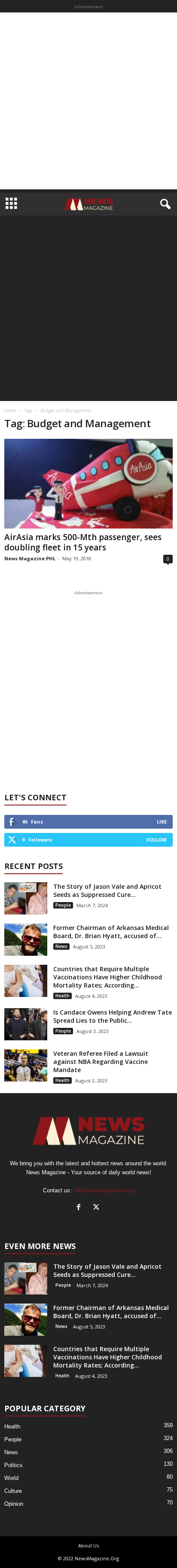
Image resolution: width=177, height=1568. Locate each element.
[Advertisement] (88, 100)
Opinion (13, 1504)
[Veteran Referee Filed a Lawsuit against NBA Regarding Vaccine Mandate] (25, 1065)
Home (10, 410)
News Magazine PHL (29, 558)
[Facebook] (80, 1208)
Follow (156, 839)
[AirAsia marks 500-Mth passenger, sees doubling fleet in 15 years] (88, 484)
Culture (13, 1491)
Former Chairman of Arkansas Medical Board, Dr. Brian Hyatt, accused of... (111, 932)
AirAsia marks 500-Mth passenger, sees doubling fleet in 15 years (83, 542)
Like (162, 821)
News (61, 946)
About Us (88, 1545)
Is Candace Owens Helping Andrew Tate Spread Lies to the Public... (112, 1016)
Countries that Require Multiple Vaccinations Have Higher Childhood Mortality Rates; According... (107, 977)
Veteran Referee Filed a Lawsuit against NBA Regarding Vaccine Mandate (100, 1061)
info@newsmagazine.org (103, 1190)
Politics (13, 1465)
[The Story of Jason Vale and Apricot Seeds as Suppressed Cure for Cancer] (25, 898)
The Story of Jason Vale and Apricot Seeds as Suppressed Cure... (107, 890)
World (11, 1478)
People (63, 905)
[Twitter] (97, 1208)
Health (62, 996)
